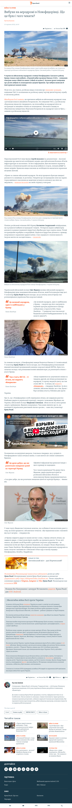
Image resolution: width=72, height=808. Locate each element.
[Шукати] (62, 805)
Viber (40, 581)
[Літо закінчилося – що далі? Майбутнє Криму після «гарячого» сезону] (9, 750)
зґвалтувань (49, 658)
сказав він (37, 237)
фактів (24, 662)
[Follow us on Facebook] (6, 769)
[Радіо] (10, 805)
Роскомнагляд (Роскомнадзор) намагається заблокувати (25, 574)
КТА (36, 805)
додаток (51, 589)
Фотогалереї (53, 736)
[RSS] (28, 769)
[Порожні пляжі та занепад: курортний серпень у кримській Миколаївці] (42, 738)
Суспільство (53, 748)
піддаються (19, 634)
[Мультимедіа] (23, 805)
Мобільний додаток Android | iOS (48, 781)
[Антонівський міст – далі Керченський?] (16, 563)
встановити (10, 583)
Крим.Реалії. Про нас (11, 796)
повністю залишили (37, 615)
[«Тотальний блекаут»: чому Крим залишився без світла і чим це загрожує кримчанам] (9, 738)
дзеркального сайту (11, 578)
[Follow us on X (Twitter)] (10, 769)
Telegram (24, 581)
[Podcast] (32, 769)
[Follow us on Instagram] (23, 769)
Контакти (40, 796)
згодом (62, 624)
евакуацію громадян (53, 90)
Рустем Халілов (9, 21)
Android (17, 592)
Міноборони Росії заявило (14, 99)
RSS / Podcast (41, 785)
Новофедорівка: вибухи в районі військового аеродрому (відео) (31, 118)
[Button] (47, 28)
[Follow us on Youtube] (15, 769)
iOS (10, 592)
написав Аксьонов (21, 182)
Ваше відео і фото (10, 781)
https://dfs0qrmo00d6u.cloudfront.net (34, 578)
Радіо (6, 785)
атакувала (26, 604)
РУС (49, 805)
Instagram (32, 581)
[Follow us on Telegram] (19, 769)
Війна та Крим (10, 8)
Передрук (7, 799)
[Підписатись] (36, 769)
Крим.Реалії (12, 120)
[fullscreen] (66, 149)
